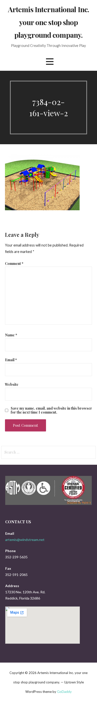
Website (11, 384)
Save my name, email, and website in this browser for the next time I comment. (51, 410)
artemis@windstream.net (25, 539)
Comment (14, 263)
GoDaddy (64, 691)
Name (11, 334)
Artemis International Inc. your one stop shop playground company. (48, 22)
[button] (49, 61)
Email (11, 359)
